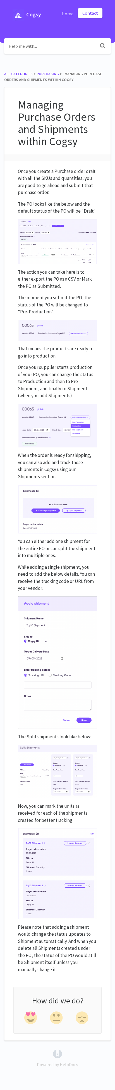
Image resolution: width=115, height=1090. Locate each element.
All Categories (18, 73)
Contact (90, 13)
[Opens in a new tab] (57, 1053)
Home (67, 13)
